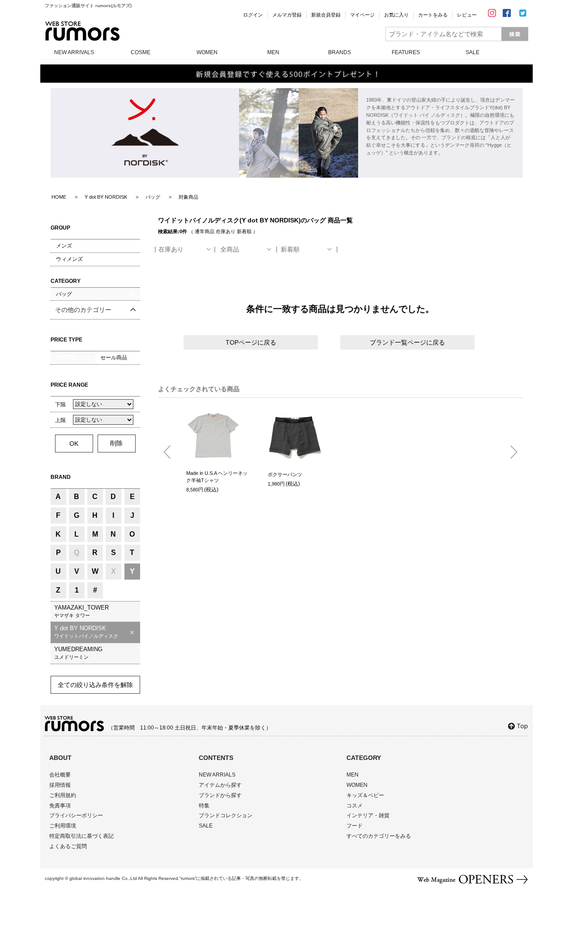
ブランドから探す (220, 795)
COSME (140, 52)
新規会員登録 (326, 14)
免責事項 (60, 805)
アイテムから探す (220, 785)
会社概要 (60, 775)
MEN (273, 52)
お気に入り (396, 14)
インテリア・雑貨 (367, 815)
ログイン (253, 14)
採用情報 (60, 785)
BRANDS (339, 52)
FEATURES (406, 52)
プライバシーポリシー (76, 815)
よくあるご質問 (68, 846)
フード (354, 826)
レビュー (467, 14)
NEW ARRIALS (217, 775)
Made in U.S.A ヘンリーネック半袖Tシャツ (217, 476)
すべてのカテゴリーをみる (378, 836)
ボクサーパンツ (285, 474)
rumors (82, 31)
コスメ (354, 805)
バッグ (64, 294)
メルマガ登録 (287, 14)
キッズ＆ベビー (365, 795)
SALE (472, 52)
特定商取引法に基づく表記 (81, 836)
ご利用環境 (62, 826)
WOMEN (207, 52)
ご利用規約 (62, 795)
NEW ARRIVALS (74, 52)
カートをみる (433, 14)
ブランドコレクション (225, 815)
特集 (204, 805)
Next (510, 452)
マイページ (362, 14)
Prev (170, 452)
